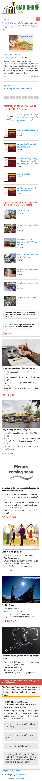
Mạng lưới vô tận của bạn (14, 614)
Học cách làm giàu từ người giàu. (19, 736)
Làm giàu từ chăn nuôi (25, 210)
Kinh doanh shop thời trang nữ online (19, 502)
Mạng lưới (7, 570)
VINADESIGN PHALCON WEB (21, 778)
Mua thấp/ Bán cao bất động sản (17, 566)
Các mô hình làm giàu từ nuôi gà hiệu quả (21, 388)
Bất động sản (9, 517)
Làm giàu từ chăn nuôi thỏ (26, 297)
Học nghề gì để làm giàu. (19, 746)
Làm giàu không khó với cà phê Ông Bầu (16, 429)
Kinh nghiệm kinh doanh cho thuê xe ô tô (20, 510)
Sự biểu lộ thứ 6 (10, 611)
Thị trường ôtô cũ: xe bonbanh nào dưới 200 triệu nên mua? (27, 242)
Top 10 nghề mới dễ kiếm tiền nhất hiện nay (22, 377)
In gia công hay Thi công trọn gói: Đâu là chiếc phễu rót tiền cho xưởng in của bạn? (27, 117)
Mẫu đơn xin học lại (24, 174)
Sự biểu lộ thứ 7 (10, 670)
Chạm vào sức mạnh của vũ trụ (17, 617)
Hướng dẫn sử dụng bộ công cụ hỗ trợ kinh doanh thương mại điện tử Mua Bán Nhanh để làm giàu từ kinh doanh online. (20, 758)
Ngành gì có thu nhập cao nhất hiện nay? (20, 383)
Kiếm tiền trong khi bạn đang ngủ (17, 673)
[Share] (7, 98)
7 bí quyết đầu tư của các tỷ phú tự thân (20, 441)
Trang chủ (5, 23)
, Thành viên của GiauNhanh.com (18, 58)
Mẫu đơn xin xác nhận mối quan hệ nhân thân (26, 145)
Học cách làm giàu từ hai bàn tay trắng (20, 725)
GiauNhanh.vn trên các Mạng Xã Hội (19, 439)
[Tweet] (18, 98)
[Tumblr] (36, 98)
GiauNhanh (21, 775)
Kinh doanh (8, 453)
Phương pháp (9, 620)
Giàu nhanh (8, 394)
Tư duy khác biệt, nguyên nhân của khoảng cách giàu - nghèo (20, 656)
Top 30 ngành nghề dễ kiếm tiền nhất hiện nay (18, 368)
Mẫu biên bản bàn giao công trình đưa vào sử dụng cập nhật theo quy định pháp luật (27, 161)
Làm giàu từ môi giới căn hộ (12, 551)
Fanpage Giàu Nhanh (11, 771)
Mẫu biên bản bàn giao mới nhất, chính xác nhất (26, 189)
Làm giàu (6, 333)
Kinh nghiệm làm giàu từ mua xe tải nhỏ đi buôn (27, 255)
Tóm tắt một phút (11, 558)
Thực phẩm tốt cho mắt (12, 54)
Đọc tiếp (34, 76)
